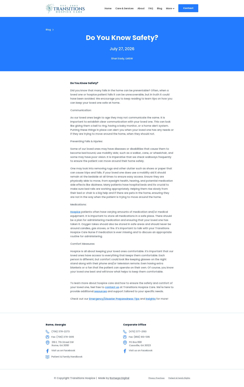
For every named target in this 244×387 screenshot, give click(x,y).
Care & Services (124, 8)
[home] (65, 8)
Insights (151, 298)
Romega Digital (119, 378)
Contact (188, 8)
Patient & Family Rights (179, 378)
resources (100, 291)
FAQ (151, 8)
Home (108, 8)
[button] (170, 8)
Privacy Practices (157, 378)
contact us (112, 287)
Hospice (75, 212)
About (141, 8)
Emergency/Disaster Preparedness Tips (114, 298)
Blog (159, 8)
